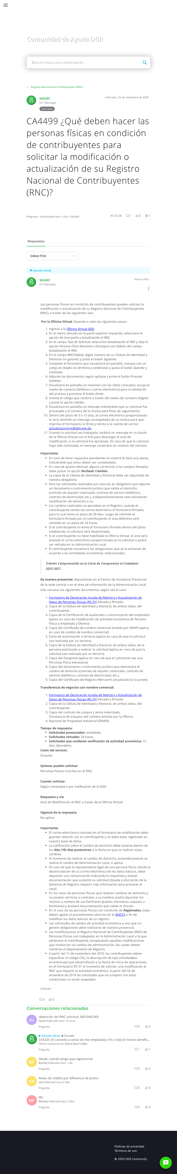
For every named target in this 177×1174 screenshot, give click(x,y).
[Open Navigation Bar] (6, 5)
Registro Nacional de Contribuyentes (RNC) (57, 87)
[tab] (36, 241)
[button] (116, 216)
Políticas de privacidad (129, 1146)
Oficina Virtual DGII (80, 329)
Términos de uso (125, 1150)
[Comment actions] (148, 289)
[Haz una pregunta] (166, 1163)
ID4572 (120, 914)
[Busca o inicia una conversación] (145, 62)
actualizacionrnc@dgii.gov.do (70, 428)
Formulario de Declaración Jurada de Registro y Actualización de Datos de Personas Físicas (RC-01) (95, 599)
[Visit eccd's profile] (32, 1039)
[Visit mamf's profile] (31, 100)
